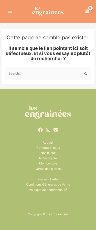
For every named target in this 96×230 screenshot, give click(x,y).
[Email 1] (56, 129)
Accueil (48, 142)
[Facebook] (40, 129)
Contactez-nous (48, 148)
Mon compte (48, 163)
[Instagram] (48, 129)
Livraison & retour (48, 179)
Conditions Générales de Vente (48, 184)
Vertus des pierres (48, 169)
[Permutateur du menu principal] (10, 11)
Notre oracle (48, 158)
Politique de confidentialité (48, 190)
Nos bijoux (48, 153)
